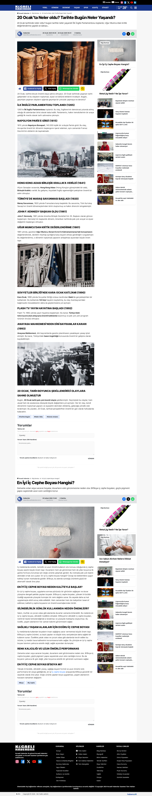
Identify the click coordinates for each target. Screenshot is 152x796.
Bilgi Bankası (35, 13)
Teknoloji (100, 771)
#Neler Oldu (38, 417)
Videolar (117, 2)
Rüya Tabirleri (101, 764)
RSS (18, 794)
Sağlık (99, 774)
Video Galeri (82, 754)
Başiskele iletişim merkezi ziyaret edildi (124, 102)
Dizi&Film (100, 767)
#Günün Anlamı (52, 417)
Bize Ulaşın (60, 754)
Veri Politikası (61, 781)
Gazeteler (108, 2)
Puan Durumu (122, 771)
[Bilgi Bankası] (116, 50)
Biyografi (100, 754)
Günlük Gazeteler (123, 777)
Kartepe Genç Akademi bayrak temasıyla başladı (124, 178)
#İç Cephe (31, 683)
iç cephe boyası (58, 672)
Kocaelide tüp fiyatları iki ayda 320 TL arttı (124, 123)
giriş (37, 431)
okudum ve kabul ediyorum (38, 458)
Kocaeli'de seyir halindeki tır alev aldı (124, 199)
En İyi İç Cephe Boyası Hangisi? (114, 64)
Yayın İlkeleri (60, 767)
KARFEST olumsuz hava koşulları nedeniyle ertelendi (123, 168)
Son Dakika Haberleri (85, 761)
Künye (58, 751)
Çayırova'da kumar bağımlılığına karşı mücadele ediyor (122, 135)
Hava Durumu (122, 764)
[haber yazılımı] (132, 794)
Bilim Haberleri (102, 757)
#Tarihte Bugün (24, 417)
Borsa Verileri (121, 751)
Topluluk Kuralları (62, 771)
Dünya (99, 777)
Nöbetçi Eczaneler (123, 774)
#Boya (21, 683)
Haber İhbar (60, 757)
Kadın (99, 781)
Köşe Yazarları (83, 757)
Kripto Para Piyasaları (124, 761)
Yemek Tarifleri (102, 761)
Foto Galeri (82, 751)
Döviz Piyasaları (122, 757)
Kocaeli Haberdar (24, 13)
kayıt (48, 431)
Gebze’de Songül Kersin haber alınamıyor (123, 145)
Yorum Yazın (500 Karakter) (27, 440)
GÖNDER (91, 458)
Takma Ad (21, 429)
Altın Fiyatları (121, 754)
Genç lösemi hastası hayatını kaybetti (122, 113)
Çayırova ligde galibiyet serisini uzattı (123, 156)
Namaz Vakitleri (122, 767)
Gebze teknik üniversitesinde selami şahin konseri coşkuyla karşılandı (123, 189)
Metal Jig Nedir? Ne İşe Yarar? (113, 93)
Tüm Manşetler (83, 764)
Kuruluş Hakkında (62, 764)
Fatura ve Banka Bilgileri (65, 761)
